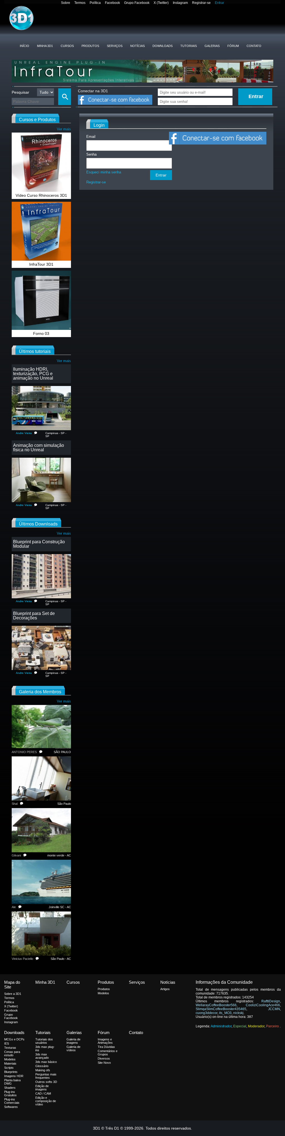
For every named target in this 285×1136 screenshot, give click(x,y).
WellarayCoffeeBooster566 (216, 1005)
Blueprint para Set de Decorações (34, 615)
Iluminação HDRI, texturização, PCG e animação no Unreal (33, 373)
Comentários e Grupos (107, 1052)
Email (90, 136)
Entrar (219, 3)
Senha (91, 154)
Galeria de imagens (73, 1041)
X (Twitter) (161, 3)
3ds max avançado (42, 1056)
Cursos (67, 46)
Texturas (10, 1047)
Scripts (9, 1067)
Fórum (233, 46)
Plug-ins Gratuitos (10, 1093)
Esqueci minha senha (103, 172)
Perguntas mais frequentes (45, 1076)
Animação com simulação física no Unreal (38, 447)
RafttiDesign (270, 1001)
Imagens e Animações (105, 1041)
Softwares (11, 1106)
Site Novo (104, 1062)
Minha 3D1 (45, 46)
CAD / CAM (43, 1093)
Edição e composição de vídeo (45, 1101)
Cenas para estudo (12, 1053)
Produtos (90, 46)
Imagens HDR (13, 1076)
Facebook (112, 3)
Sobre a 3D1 (12, 993)
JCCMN (274, 1009)
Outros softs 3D (46, 1081)
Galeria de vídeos (73, 1048)
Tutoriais (188, 46)
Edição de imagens (42, 1087)
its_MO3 (225, 1013)
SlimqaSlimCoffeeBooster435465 (221, 1009)
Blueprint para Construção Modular (39, 544)
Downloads (163, 46)
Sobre (65, 3)
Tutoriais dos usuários (44, 1041)
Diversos (104, 1058)
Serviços (114, 46)
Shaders (10, 1087)
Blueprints (11, 1071)
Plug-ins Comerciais (11, 1101)
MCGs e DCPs (14, 1039)
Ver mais (64, 129)
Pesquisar (20, 92)
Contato (254, 46)
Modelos (103, 993)
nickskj (238, 1013)
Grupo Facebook (136, 3)
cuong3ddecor (206, 1013)
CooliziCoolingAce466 (263, 1005)
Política (95, 3)
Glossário (41, 1066)
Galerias (212, 46)
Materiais (10, 1063)
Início (24, 46)
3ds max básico (46, 1061)
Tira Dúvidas (106, 1046)
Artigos (165, 989)
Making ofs (42, 1070)
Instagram (180, 3)
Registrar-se (201, 3)
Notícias (137, 46)
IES (6, 1043)
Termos (79, 3)
